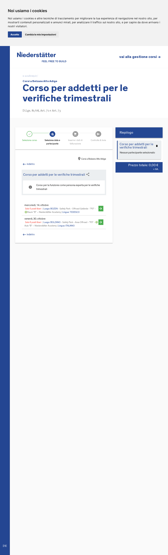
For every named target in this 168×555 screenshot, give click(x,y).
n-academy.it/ (30, 76)
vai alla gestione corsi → (140, 57)
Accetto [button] (14, 34)
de (5, 546)
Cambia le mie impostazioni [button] (40, 34)
